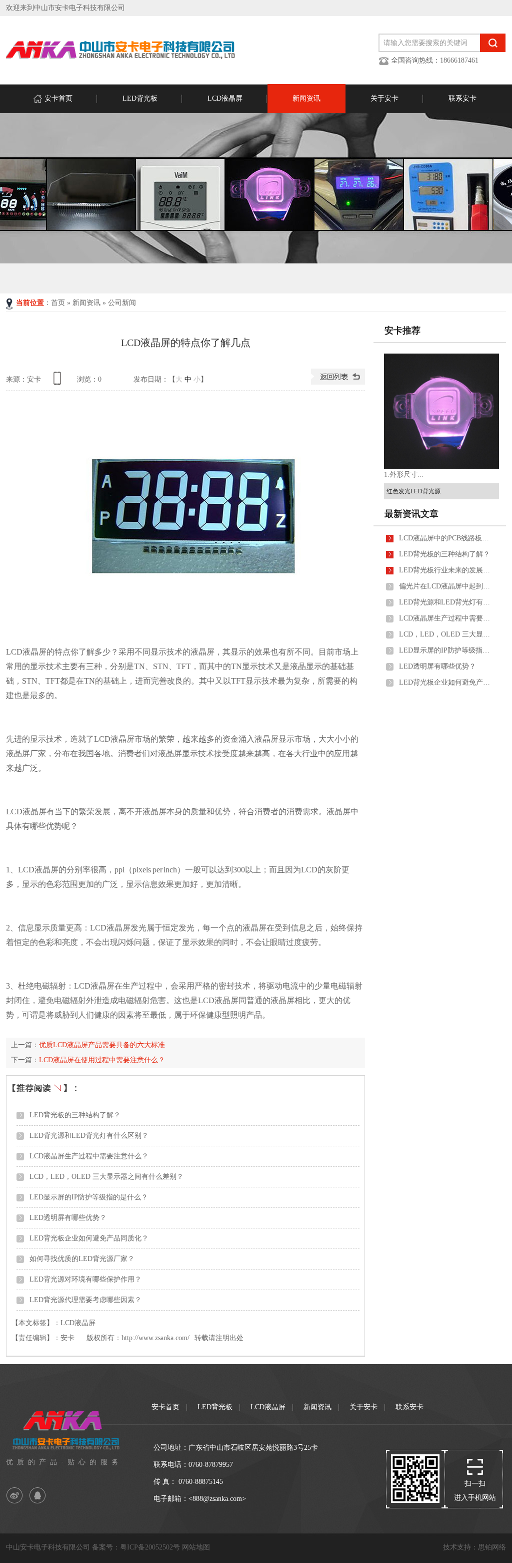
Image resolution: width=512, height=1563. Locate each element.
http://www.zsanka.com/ (156, 1338)
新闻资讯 (306, 98)
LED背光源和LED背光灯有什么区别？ (89, 1135)
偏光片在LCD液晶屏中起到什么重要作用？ (446, 586)
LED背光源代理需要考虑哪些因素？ (86, 1300)
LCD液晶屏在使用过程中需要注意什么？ (102, 1060)
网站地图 (196, 1547)
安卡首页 (58, 98)
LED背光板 (140, 98)
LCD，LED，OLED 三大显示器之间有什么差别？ (107, 1176)
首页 (58, 302)
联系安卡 (462, 98)
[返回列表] (338, 382)
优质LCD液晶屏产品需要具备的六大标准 (102, 1045)
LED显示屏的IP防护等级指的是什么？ (89, 1197)
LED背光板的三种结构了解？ (75, 1115)
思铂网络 (492, 1547)
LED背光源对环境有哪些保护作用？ (86, 1279)
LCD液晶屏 (225, 98)
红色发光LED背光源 (413, 491)
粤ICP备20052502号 (150, 1547)
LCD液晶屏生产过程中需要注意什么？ (89, 1156)
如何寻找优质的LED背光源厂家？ (82, 1259)
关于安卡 (384, 98)
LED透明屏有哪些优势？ (68, 1217)
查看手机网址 (59, 382)
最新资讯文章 (411, 514)
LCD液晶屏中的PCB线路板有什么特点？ (446, 538)
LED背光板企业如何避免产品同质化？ (89, 1238)
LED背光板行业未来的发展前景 (446, 570)
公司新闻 (122, 302)
